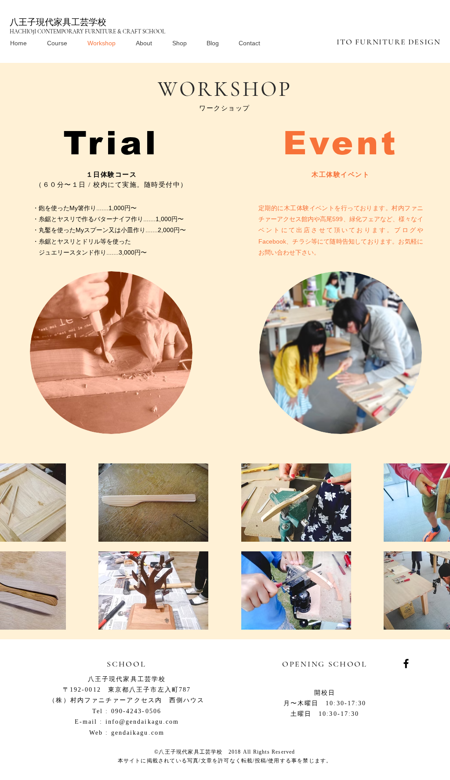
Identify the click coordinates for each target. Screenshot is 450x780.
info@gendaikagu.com (142, 721)
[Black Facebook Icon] (406, 663)
